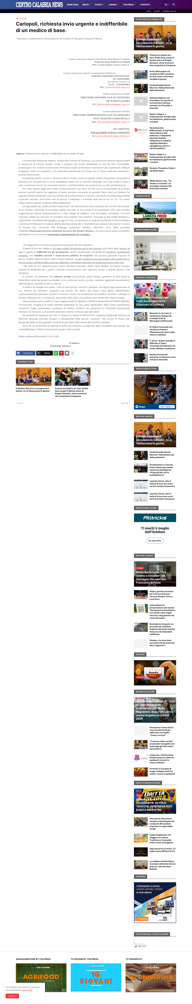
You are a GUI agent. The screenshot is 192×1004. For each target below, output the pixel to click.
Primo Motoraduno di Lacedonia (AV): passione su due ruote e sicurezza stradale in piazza (162, 75)
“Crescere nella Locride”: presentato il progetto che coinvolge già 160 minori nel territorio (162, 745)
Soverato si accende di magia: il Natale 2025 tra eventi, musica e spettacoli (162, 771)
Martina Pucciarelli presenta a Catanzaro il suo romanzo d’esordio (163, 357)
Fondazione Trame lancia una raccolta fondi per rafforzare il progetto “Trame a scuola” (161, 731)
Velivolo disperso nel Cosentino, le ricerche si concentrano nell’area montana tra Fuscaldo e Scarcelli (161, 103)
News (86, 4)
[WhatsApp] (56, 353)
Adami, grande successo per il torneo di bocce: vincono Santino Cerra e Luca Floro (161, 595)
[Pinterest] (61, 353)
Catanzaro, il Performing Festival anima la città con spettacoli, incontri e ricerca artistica (162, 759)
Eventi (98, 4)
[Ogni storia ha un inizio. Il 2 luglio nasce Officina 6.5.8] (141, 852)
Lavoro (113, 4)
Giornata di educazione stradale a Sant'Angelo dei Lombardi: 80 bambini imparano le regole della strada (162, 823)
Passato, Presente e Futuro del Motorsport (162, 169)
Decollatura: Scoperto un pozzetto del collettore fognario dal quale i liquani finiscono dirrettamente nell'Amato (162, 629)
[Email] (67, 353)
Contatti (145, 4)
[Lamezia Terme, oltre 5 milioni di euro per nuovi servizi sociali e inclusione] (141, 484)
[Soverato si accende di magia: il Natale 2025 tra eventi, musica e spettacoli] (141, 772)
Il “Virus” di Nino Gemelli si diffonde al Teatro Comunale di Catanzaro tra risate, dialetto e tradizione (162, 344)
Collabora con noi (169, 11)
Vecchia (124, 403)
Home (148, 11)
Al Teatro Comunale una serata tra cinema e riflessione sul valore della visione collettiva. (162, 331)
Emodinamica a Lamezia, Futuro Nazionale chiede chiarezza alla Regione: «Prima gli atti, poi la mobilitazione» (161, 469)
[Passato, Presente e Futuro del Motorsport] (141, 171)
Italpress (128, 4)
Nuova (20, 403)
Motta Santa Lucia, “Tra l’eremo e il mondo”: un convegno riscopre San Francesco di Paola (161, 185)
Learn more (27, 990)
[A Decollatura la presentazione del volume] (141, 608)
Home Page (73, 4)
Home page (21, 18)
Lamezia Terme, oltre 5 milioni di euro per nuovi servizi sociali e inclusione (162, 483)
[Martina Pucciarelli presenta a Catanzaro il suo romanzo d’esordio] (141, 357)
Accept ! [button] (12, 996)
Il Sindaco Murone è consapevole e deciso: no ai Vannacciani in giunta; (33, 389)
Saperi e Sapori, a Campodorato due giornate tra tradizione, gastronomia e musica (163, 118)
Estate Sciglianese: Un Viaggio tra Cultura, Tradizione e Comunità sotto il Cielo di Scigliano (161, 839)
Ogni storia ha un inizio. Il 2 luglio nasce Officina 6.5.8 (163, 849)
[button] (166, 4)
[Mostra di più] (72, 353)
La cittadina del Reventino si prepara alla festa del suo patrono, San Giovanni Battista (163, 865)
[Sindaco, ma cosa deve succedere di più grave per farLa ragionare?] (141, 643)
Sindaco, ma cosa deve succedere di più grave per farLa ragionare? (162, 643)
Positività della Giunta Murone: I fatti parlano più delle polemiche (162, 87)
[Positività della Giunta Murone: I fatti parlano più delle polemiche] (141, 88)
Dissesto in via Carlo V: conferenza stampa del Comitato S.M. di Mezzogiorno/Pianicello (161, 317)
